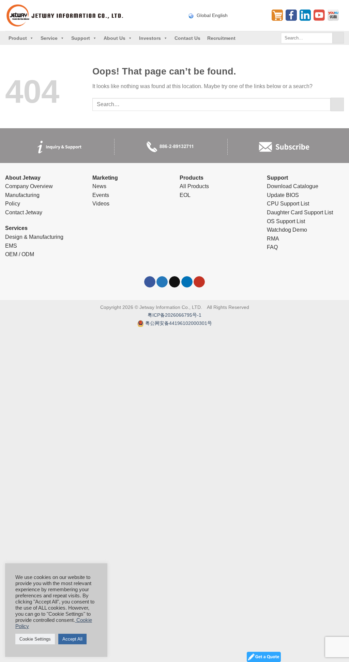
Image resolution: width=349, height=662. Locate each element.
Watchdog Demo (287, 230)
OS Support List (286, 221)
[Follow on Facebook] (149, 282)
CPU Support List (288, 203)
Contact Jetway (23, 212)
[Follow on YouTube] (199, 282)
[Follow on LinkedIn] (187, 282)
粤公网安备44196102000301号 (178, 323)
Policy (12, 203)
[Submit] (338, 38)
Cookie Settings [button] (35, 639)
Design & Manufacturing (34, 237)
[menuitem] (226, 15)
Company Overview (29, 186)
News (99, 186)
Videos (100, 203)
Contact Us (187, 38)
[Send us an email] (174, 282)
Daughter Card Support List (300, 212)
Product (18, 38)
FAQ (272, 247)
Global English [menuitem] (212, 15)
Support (80, 38)
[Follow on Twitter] (162, 282)
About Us (114, 38)
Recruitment (221, 38)
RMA (273, 239)
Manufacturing (22, 195)
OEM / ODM (19, 254)
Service (49, 38)
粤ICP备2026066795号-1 (174, 315)
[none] (226, 15)
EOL (185, 195)
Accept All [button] (72, 639)
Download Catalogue (292, 186)
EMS (11, 246)
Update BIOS (283, 195)
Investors (150, 38)
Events (100, 195)
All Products (194, 186)
